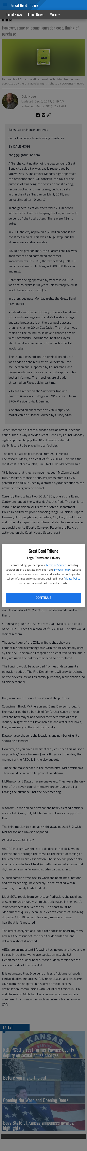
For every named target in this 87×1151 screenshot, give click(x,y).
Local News (14, 14)
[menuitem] (56, 14)
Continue (43, 597)
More (53, 14)
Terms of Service (56, 565)
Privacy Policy (62, 569)
